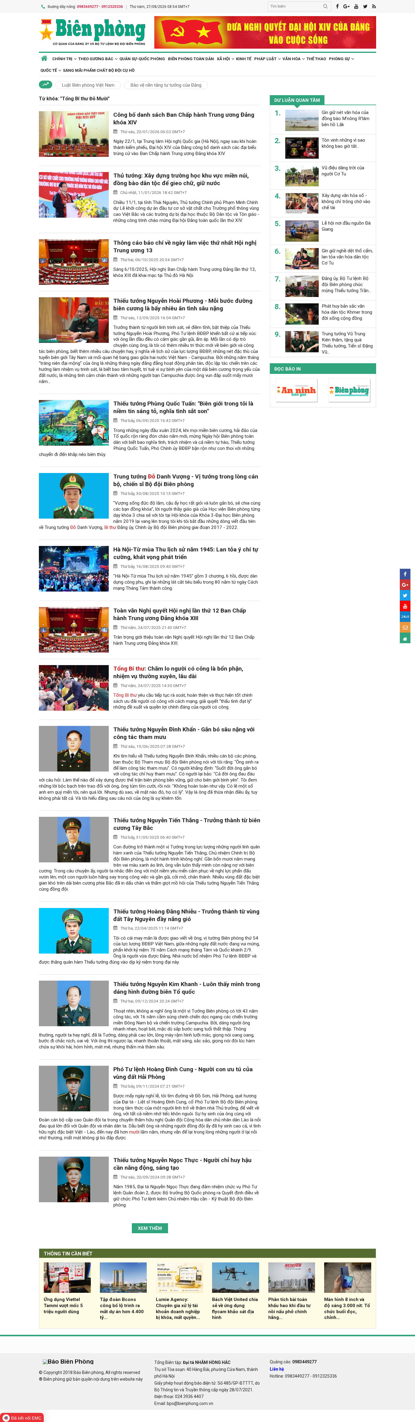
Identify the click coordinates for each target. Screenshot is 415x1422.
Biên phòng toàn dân (191, 59)
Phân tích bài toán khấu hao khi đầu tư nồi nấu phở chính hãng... (289, 1308)
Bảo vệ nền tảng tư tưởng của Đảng (165, 85)
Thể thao (316, 59)
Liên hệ (277, 1369)
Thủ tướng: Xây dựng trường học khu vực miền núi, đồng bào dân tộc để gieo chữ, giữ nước (181, 179)
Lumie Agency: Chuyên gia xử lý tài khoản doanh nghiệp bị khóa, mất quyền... (178, 1308)
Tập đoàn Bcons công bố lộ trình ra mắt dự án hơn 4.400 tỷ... (122, 1308)
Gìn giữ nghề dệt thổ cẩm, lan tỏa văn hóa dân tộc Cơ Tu (347, 257)
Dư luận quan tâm (297, 100)
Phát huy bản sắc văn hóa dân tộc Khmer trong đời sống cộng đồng (347, 312)
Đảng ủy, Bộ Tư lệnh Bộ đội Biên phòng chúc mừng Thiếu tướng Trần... (346, 284)
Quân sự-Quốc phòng (142, 59)
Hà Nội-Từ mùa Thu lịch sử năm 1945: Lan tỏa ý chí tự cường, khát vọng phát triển (185, 553)
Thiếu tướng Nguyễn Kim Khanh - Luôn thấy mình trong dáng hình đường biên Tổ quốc (186, 988)
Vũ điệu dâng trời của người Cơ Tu (343, 171)
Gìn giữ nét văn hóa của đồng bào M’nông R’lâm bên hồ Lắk (345, 118)
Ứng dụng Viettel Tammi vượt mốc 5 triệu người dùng (63, 1305)
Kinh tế (243, 59)
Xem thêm (150, 1228)
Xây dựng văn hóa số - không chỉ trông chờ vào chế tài (346, 201)
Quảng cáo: (293, 1361)
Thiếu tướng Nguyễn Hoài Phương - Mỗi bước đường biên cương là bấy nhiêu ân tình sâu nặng (182, 304)
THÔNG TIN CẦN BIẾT (68, 1254)
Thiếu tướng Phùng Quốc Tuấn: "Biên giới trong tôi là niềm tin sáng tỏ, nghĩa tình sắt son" (183, 407)
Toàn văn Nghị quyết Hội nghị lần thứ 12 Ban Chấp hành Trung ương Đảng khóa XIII (179, 614)
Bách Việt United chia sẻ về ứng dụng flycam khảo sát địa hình (235, 1308)
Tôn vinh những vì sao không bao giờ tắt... (343, 143)
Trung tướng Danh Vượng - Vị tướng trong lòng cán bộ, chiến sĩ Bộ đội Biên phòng (185, 480)
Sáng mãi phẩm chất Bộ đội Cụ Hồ (99, 70)
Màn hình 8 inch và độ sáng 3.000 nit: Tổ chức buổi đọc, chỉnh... (347, 1308)
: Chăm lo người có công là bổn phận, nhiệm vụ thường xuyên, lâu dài (178, 672)
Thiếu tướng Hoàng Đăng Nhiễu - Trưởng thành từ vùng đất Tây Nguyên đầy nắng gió (186, 915)
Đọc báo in (287, 369)
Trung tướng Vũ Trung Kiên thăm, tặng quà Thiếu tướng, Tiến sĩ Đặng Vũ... (347, 342)
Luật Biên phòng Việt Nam (88, 85)
